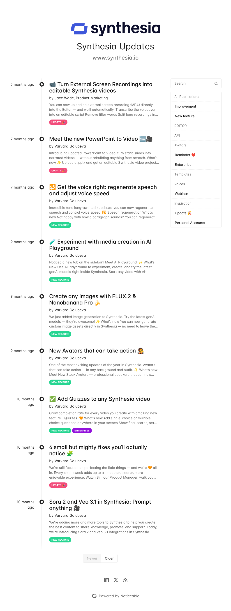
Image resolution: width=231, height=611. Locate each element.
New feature (185, 116)
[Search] (216, 83)
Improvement (185, 106)
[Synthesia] (115, 30)
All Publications (186, 97)
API (177, 135)
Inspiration (183, 203)
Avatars (180, 145)
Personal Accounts (190, 223)
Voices (179, 184)
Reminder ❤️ (185, 155)
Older (109, 558)
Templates (182, 174)
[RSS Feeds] (125, 579)
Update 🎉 (183, 213)
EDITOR (180, 126)
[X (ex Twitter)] (118, 579)
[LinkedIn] (108, 579)
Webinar (181, 193)
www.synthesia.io (115, 57)
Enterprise (183, 164)
